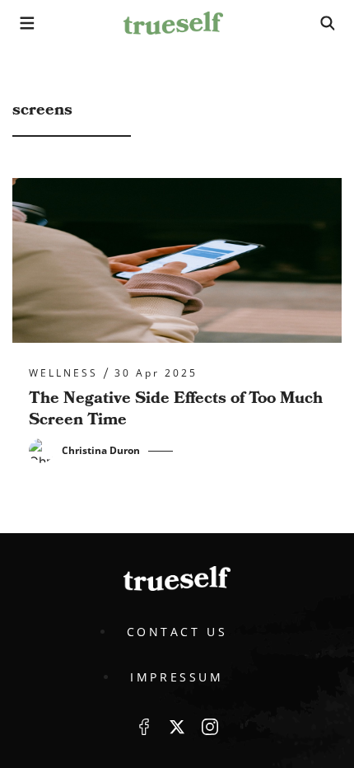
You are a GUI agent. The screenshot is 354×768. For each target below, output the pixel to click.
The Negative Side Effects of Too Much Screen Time (176, 408)
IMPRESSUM (176, 677)
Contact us (177, 631)
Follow (177, 727)
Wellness (63, 373)
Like (144, 727)
